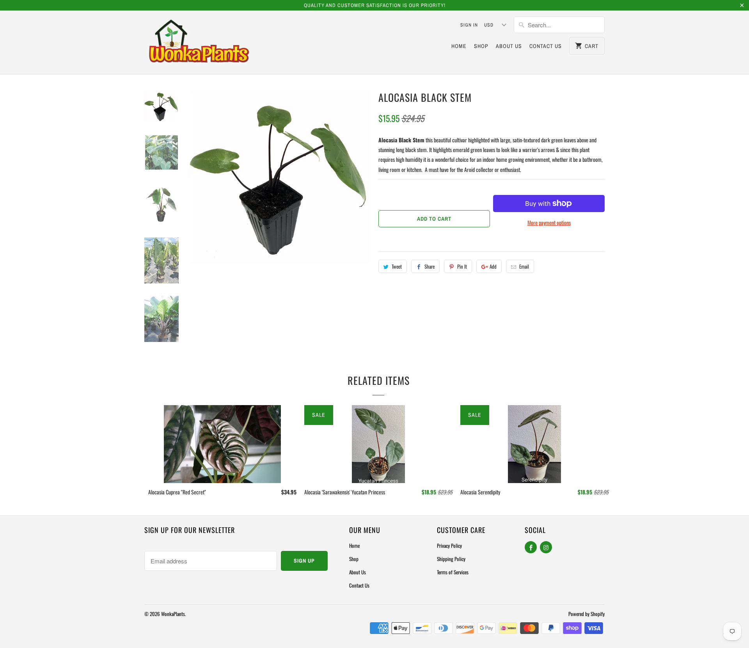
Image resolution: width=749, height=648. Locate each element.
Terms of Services (453, 572)
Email (524, 266)
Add (493, 266)
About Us (509, 46)
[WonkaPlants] (199, 42)
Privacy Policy (449, 545)
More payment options (549, 222)
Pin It (462, 266)
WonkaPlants (173, 614)
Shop (481, 46)
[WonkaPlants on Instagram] (546, 547)
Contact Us (545, 46)
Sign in (469, 25)
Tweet (397, 266)
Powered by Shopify (586, 614)
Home (459, 46)
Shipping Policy (451, 559)
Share (429, 266)
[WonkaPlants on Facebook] (531, 547)
